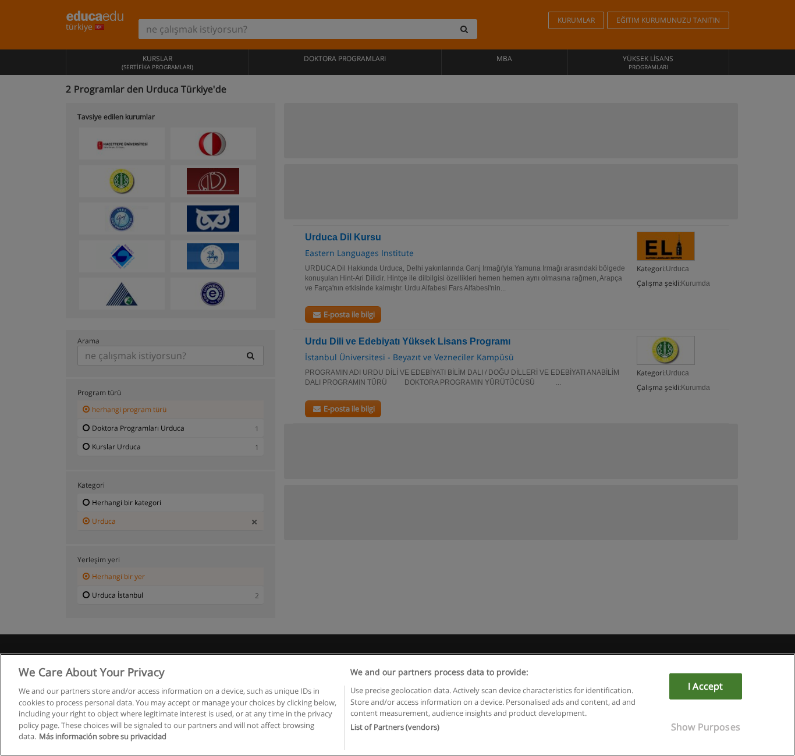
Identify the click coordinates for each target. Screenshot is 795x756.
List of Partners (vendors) (394, 727)
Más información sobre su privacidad (102, 736)
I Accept (705, 686)
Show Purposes (705, 726)
